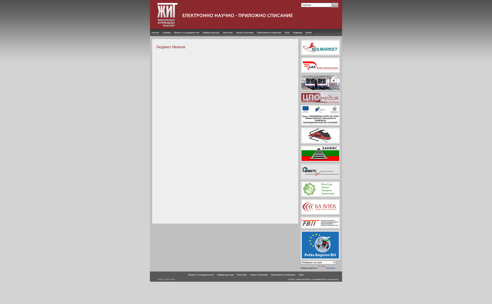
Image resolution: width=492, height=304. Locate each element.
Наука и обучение (244, 32)
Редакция (297, 32)
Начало (155, 32)
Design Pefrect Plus (166, 279)
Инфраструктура (211, 32)
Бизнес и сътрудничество (186, 32)
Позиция (166, 32)
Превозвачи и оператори (269, 32)
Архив (309, 32)
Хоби (287, 32)
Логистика (228, 32)
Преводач (330, 268)
